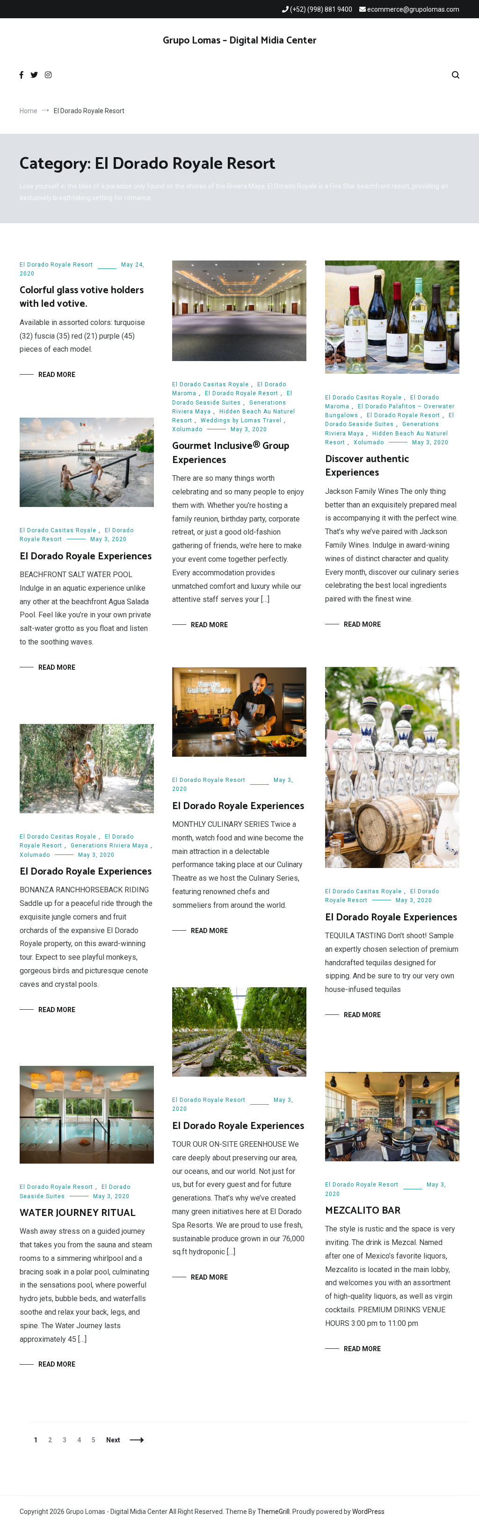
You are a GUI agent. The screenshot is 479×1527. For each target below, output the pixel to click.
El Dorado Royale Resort (56, 264)
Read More (56, 374)
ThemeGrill (273, 1511)
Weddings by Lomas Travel (241, 420)
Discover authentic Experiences (367, 466)
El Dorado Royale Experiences (86, 556)
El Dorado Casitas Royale (210, 384)
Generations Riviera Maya (109, 845)
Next (113, 1440)
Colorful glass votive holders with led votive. (82, 297)
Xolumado (187, 429)
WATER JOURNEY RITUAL (78, 1213)
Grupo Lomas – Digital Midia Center (240, 41)
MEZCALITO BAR (362, 1211)
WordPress (368, 1511)
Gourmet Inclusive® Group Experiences (230, 453)
